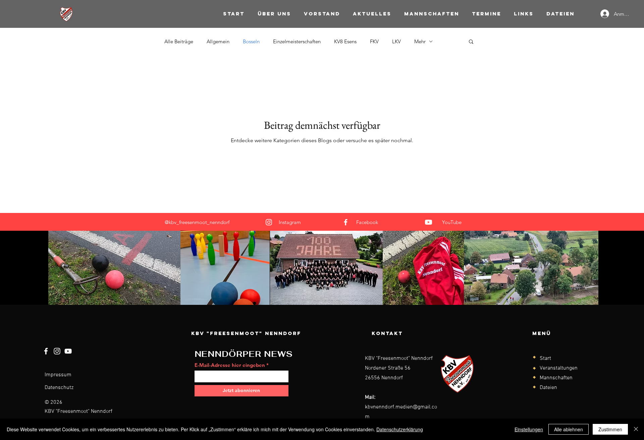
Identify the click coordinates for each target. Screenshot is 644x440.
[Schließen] (636, 429)
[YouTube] (428, 222)
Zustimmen (610, 429)
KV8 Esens (345, 41)
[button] (471, 42)
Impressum (58, 375)
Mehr (420, 41)
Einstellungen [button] (529, 429)
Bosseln (251, 41)
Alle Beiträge (178, 41)
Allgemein (218, 41)
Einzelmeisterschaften (297, 41)
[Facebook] (345, 222)
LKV (396, 41)
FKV (374, 41)
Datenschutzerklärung (399, 429)
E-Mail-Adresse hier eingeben (230, 365)
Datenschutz (59, 387)
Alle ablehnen (568, 429)
